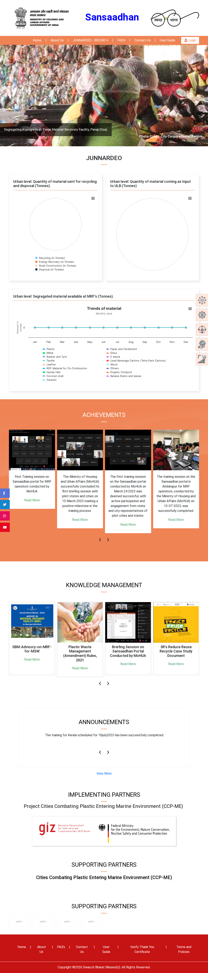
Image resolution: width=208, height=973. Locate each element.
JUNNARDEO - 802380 (89, 40)
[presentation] (100, 537)
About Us (57, 40)
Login (191, 40)
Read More (32, 500)
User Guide (167, 40)
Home (37, 40)
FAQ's (121, 40)
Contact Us (142, 40)
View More (104, 773)
